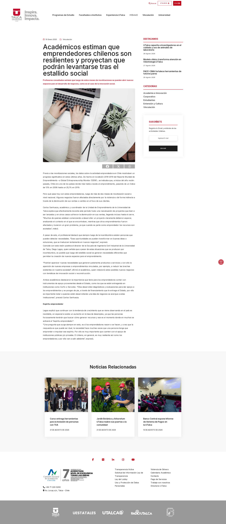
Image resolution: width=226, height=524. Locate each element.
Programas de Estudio (63, 15)
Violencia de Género (160, 469)
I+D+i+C (134, 15)
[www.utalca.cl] (23, 15)
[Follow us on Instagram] (123, 459)
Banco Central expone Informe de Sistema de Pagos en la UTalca (158, 422)
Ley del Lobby (121, 479)
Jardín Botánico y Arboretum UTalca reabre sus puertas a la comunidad (112, 422)
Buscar (153, 3)
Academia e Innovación (155, 93)
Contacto (155, 476)
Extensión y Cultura (153, 103)
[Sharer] (107, 166)
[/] (55, 512)
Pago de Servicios (159, 479)
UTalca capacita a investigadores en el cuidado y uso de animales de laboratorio (162, 47)
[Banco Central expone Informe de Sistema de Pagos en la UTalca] (159, 395)
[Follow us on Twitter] (103, 459)
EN (175, 3)
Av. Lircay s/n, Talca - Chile (56, 490)
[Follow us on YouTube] (133, 459)
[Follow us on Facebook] (93, 459)
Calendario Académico (161, 472)
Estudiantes (149, 100)
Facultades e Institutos (90, 15)
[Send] (129, 166)
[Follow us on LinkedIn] (113, 459)
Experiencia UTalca (115, 15)
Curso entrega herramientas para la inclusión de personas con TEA (64, 422)
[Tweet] (118, 166)
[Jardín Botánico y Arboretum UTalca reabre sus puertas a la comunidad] (113, 395)
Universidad (164, 15)
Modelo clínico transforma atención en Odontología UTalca (162, 60)
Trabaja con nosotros (160, 482)
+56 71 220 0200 (53, 487)
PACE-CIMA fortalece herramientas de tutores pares (162, 72)
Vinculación (148, 15)
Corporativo (149, 96)
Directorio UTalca (158, 486)
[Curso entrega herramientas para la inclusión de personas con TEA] (66, 395)
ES (179, 3)
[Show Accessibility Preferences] (221, 262)
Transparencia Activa (124, 469)
